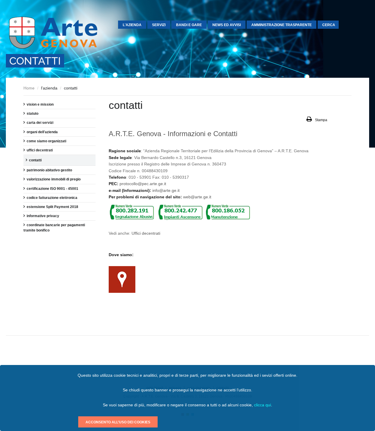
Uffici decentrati (146, 233)
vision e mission (40, 104)
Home (29, 88)
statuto (32, 113)
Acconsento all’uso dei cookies (118, 422)
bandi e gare (189, 25)
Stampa (321, 120)
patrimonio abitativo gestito (49, 170)
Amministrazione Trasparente (281, 25)
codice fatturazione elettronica (52, 198)
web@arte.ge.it (197, 197)
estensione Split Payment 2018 (52, 207)
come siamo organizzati (46, 141)
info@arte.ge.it (166, 190)
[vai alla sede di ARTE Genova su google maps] (122, 291)
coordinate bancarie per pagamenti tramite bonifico (54, 227)
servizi (159, 25)
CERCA (328, 25)
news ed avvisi (226, 25)
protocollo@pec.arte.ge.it (143, 183)
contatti (35, 160)
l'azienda (132, 25)
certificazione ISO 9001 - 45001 (52, 189)
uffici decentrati (40, 150)
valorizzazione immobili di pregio (54, 179)
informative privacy (43, 216)
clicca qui (262, 405)
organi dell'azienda (42, 132)
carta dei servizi (40, 123)
